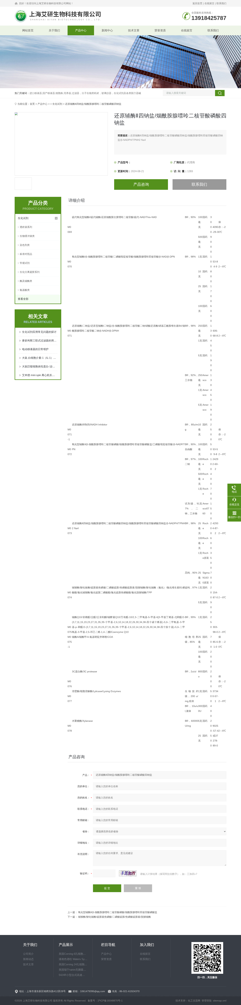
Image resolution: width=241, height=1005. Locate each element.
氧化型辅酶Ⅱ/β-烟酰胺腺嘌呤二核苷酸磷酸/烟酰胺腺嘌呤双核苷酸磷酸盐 (117, 912)
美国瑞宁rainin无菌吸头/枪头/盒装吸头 (73, 969)
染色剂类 (25, 245)
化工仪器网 (194, 1000)
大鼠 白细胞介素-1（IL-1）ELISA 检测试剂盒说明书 (39, 357)
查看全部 (23, 298)
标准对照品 (26, 254)
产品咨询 (141, 184)
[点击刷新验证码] (128, 873)
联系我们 (221, 3)
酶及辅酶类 (26, 281)
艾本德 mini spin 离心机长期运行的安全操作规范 (39, 375)
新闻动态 (28, 959)
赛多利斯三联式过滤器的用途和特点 (39, 340)
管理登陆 (207, 1000)
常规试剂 (25, 263)
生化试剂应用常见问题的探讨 (39, 331)
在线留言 (209, 3)
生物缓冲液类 (27, 236)
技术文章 (133, 30)
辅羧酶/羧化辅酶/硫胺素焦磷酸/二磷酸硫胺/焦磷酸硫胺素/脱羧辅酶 (114, 916)
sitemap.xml (219, 1000)
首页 (32, 103)
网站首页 (28, 30)
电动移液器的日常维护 (35, 349)
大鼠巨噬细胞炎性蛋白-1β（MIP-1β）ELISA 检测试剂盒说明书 (39, 366)
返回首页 (197, 3)
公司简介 (28, 953)
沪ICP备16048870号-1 (110, 1000)
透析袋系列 (26, 227)
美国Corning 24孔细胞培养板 (73, 964)
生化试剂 (57, 103)
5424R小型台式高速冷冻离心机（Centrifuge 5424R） (73, 974)
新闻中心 (107, 30)
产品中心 (80, 30)
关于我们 (54, 30)
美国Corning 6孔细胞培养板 (73, 953)
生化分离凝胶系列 (30, 272)
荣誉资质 (160, 30)
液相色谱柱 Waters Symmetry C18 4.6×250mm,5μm (73, 959)
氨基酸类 (25, 290)
